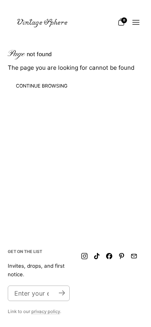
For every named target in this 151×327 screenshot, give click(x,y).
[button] (121, 22)
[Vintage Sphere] (43, 22)
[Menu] (135, 22)
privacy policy (45, 311)
